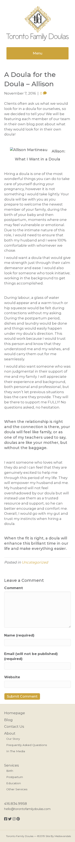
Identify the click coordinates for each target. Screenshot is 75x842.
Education (13, 783)
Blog (8, 720)
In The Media (15, 751)
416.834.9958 (15, 803)
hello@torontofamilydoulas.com (27, 809)
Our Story (13, 738)
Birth (9, 770)
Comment (13, 588)
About (9, 733)
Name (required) (19, 635)
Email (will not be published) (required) (31, 656)
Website (12, 677)
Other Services (16, 789)
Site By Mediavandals (58, 836)
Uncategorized (35, 562)
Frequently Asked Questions (26, 745)
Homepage (14, 713)
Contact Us (14, 726)
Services (11, 765)
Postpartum (14, 777)
